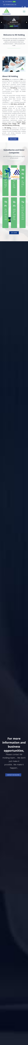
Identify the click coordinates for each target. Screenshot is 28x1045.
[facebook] (22, 6)
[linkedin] (25, 6)
